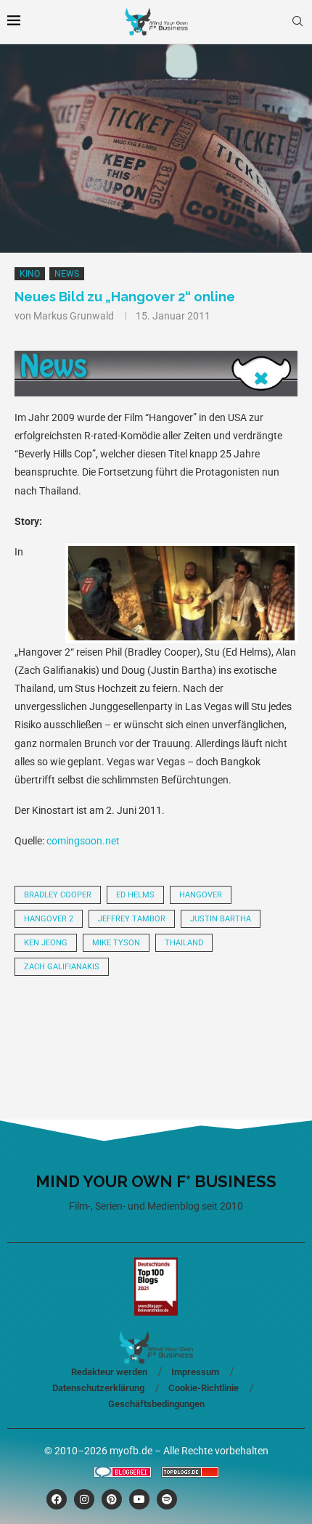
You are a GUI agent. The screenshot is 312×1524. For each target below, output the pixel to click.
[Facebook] (56, 1499)
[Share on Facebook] (104, 1027)
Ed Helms (135, 895)
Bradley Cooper (57, 895)
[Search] (297, 22)
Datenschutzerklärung (98, 1387)
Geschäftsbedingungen (156, 1403)
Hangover (200, 895)
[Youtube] (139, 1499)
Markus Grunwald (73, 316)
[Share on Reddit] (153, 1027)
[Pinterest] (112, 1499)
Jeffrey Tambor (131, 919)
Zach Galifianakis (61, 966)
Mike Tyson (116, 943)
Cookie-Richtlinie (203, 1387)
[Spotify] (167, 1499)
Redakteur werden (109, 1371)
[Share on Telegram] (252, 1027)
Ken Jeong (45, 943)
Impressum (195, 1371)
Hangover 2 (48, 919)
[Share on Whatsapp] (202, 1027)
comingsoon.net (83, 841)
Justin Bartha (220, 919)
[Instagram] (84, 1499)
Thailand (184, 943)
